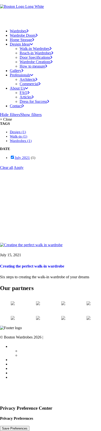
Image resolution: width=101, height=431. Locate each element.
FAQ (23, 93)
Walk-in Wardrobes (35, 49)
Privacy (50, 337)
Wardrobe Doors (23, 35)
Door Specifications (35, 57)
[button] (31, 245)
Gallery (15, 71)
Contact (16, 106)
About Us (17, 88)
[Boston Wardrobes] (50, 12)
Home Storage (21, 40)
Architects (27, 79)
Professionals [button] (20, 75)
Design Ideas (20, 44)
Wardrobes (18, 31)
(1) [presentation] (24, 132)
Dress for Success (33, 101)
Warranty (17, 368)
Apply (19, 167)
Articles (26, 97)
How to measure (32, 66)
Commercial (29, 84)
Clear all (6, 167)
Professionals (20, 346)
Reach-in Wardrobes (35, 53)
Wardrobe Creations (35, 62)
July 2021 (22, 158)
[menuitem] (55, 31)
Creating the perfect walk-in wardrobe (32, 266)
